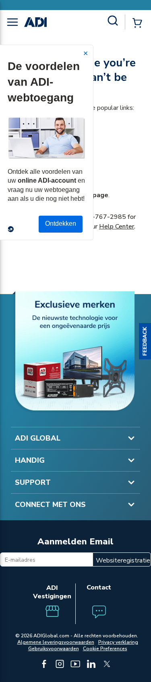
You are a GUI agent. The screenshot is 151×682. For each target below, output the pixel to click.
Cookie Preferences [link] (105, 648)
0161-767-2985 (101, 216)
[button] (145, 341)
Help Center (116, 226)
